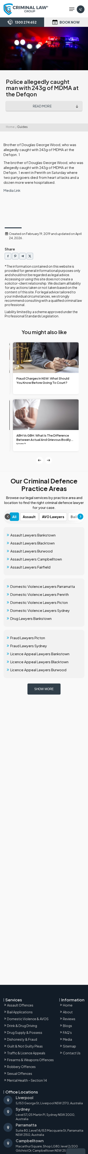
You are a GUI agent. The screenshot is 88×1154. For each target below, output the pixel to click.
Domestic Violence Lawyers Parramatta (42, 586)
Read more (42, 106)
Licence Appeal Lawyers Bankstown (39, 653)
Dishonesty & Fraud (22, 1039)
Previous (39, 460)
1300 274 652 (26, 22)
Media (67, 1039)
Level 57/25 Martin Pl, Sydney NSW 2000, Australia (45, 1114)
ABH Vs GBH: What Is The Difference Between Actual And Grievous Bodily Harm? (43, 439)
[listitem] (8, 256)
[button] (71, 9)
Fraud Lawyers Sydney (28, 645)
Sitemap (69, 1046)
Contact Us (71, 1053)
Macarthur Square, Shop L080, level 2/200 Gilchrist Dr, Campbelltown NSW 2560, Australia (50, 1145)
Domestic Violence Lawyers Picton (39, 602)
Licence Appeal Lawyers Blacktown (39, 661)
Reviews (69, 1019)
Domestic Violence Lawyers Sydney (40, 610)
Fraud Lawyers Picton (27, 637)
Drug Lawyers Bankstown (31, 618)
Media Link (12, 190)
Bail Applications (20, 1012)
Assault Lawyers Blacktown (32, 543)
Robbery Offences (21, 1066)
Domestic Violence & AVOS (28, 1019)
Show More (44, 689)
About (68, 1012)
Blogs (67, 1025)
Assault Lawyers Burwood (31, 551)
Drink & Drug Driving (22, 1025)
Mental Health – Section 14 (27, 1080)
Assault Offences (20, 1005)
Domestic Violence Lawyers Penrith (39, 594)
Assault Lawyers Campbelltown (36, 559)
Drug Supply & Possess (24, 1032)
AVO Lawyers (53, 517)
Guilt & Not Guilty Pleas (25, 1046)
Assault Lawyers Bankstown (33, 535)
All (14, 517)
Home (10, 127)
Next (48, 460)
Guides (22, 127)
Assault (29, 517)
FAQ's (67, 1032)
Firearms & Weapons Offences (30, 1060)
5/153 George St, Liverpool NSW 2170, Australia (49, 1100)
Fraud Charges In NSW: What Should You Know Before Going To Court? (42, 380)
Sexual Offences (19, 1073)
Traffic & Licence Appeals (26, 1053)
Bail (74, 517)
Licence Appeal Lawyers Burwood (38, 669)
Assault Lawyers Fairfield (30, 567)
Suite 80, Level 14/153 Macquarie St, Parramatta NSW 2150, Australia (49, 1130)
